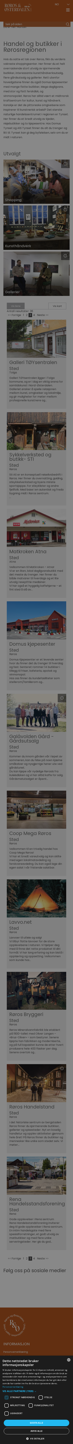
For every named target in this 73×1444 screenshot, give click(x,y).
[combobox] (68, 1360)
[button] (36, 1391)
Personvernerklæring (13, 1386)
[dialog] (36, 1400)
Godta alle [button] (36, 1422)
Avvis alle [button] (37, 1431)
